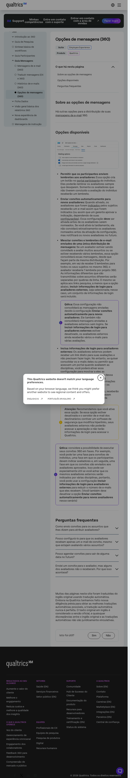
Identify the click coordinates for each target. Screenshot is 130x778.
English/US (33, 399)
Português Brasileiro (59, 399)
